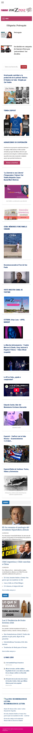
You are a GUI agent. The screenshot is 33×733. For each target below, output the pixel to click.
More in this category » (9, 590)
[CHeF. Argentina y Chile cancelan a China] (16, 550)
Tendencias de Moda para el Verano (15, 647)
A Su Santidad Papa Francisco (15, 662)
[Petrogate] (6, 35)
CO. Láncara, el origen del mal (13, 586)
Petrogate (18, 32)
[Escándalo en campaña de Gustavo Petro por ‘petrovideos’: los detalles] (6, 49)
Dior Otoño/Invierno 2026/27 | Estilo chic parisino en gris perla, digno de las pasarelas (16, 637)
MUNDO (5, 502)
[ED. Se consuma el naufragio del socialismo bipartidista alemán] (16, 516)
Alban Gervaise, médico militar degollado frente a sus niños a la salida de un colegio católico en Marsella (17, 671)
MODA (5, 595)
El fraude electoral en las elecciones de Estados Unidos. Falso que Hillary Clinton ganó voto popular (17, 681)
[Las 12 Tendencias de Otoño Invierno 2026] (16, 609)
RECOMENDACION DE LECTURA (14, 704)
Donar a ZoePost (12, 163)
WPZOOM (10, 730)
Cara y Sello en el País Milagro (13, 583)
